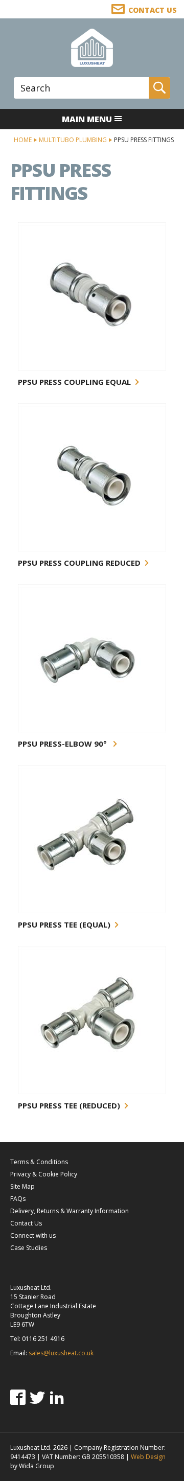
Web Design (148, 1456)
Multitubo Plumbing (73, 139)
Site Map (22, 1186)
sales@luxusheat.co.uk (61, 1353)
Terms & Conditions (39, 1162)
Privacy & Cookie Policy (43, 1174)
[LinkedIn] (56, 1397)
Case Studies (28, 1247)
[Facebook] (18, 1397)
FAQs (18, 1198)
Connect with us (33, 1235)
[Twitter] (37, 1397)
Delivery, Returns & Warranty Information (69, 1211)
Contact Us (26, 1223)
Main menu (87, 119)
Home (23, 139)
